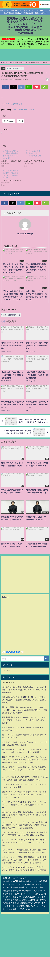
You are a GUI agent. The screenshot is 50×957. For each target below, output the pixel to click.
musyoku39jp (25, 233)
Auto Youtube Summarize (23, 110)
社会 (3, 68)
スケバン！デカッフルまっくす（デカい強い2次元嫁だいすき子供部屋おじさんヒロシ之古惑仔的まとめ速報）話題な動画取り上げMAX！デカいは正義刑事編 (24, 825)
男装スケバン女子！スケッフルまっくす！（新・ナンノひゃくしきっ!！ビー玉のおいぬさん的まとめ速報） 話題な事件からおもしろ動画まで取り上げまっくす (24, 759)
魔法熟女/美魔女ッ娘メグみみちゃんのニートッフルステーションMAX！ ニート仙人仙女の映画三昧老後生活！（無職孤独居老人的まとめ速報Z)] (24, 710)
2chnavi (5, 597)
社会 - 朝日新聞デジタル (16, 68)
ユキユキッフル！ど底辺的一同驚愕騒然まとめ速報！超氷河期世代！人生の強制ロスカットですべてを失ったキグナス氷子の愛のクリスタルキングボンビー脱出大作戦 (24, 860)
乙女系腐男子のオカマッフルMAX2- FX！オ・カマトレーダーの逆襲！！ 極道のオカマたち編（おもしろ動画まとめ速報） (24, 699)
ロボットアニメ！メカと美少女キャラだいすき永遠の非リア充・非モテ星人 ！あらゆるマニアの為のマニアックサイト (24, 769)
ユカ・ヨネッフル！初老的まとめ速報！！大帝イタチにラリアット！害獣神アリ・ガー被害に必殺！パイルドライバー (24, 804)
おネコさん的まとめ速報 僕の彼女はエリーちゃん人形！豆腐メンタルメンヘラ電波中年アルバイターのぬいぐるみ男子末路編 (24, 689)
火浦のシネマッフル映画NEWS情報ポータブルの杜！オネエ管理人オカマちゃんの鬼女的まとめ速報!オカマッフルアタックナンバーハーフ (24, 794)
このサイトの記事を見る (12, 104)
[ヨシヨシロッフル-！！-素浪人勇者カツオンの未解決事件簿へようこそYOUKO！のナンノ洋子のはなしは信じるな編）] (24, 842)
